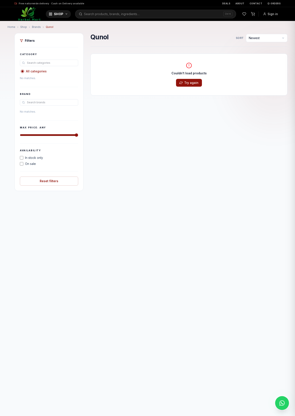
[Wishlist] (244, 14)
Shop (58, 14)
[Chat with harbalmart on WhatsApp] (282, 403)
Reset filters (49, 181)
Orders (276, 3)
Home (11, 27)
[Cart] (253, 14)
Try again (191, 82)
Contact (256, 3)
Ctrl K (228, 14)
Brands (36, 27)
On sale (30, 164)
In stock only (34, 157)
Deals (226, 3)
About (239, 3)
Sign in (273, 14)
